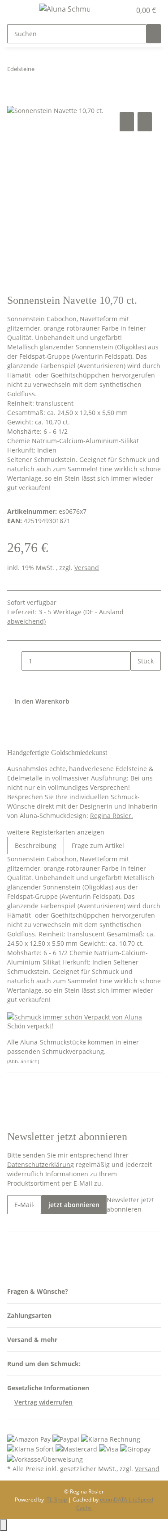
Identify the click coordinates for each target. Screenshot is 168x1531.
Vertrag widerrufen (43, 1402)
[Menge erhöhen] (137, 680)
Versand (86, 567)
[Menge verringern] (14, 661)
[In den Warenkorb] (14, 100)
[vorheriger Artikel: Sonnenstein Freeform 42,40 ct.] (41, 70)
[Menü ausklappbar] (18, 10)
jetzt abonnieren (73, 1204)
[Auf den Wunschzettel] (145, 121)
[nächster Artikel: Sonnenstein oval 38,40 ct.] (58, 70)
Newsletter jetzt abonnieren (130, 1204)
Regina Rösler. (111, 815)
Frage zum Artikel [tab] (98, 845)
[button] (114, 10)
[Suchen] (153, 33)
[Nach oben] (3, 1525)
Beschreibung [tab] (35, 845)
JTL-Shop (56, 1499)
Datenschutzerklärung (40, 1164)
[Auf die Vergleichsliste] (127, 121)
